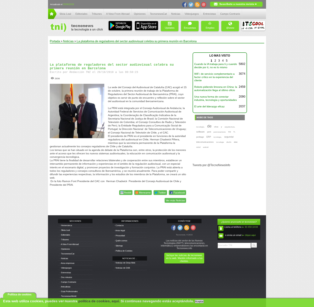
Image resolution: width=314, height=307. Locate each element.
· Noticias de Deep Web (124, 263)
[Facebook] (185, 4)
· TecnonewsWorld (68, 296)
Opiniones (140, 13)
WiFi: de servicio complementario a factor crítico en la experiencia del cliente (214, 77)
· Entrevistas (65, 272)
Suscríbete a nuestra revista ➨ (238, 4)
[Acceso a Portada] (52, 18)
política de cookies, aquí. (99, 301)
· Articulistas (65, 287)
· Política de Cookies (123, 251)
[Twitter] (191, 4)
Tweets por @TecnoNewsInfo (211, 165)
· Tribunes (64, 239)
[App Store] (146, 26)
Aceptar (199, 301)
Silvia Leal (65, 13)
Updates (169, 27)
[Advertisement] (118, 51)
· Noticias (64, 258)
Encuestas (190, 27)
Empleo (210, 27)
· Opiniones (65, 249)
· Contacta (119, 225)
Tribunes (97, 13)
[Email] (204, 4)
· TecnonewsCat (67, 254)
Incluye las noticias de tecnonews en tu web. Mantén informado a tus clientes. (184, 258)
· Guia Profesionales (69, 291)
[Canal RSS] (197, 4)
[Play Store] (120, 26)
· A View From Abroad (69, 244)
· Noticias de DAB (122, 268)
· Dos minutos (66, 277)
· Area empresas (67, 263)
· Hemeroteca (66, 225)
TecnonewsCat (158, 13)
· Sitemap (118, 246)
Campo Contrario (230, 13)
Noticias (175, 13)
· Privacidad (119, 235)
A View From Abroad (118, 13)
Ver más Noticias (175, 200)
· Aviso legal (119, 230)
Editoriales (81, 13)
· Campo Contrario (68, 282)
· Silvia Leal (65, 230)
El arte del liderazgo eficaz (209, 106)
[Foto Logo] (75, 28)
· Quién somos (120, 241)
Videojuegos (192, 13)
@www (230, 27)
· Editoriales (65, 235)
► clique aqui (249, 235)
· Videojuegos (66, 268)
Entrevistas (209, 13)
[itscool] (253, 26)
